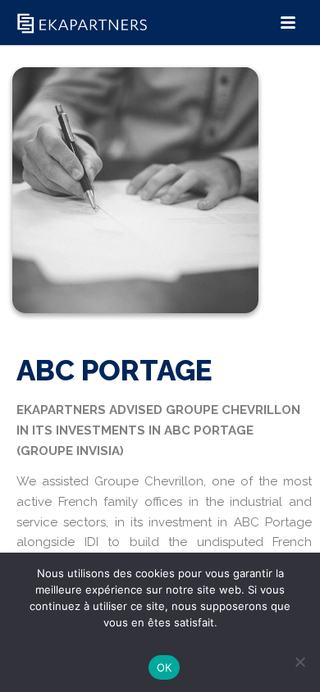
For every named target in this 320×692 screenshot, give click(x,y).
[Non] (299, 661)
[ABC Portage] (135, 209)
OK (164, 667)
